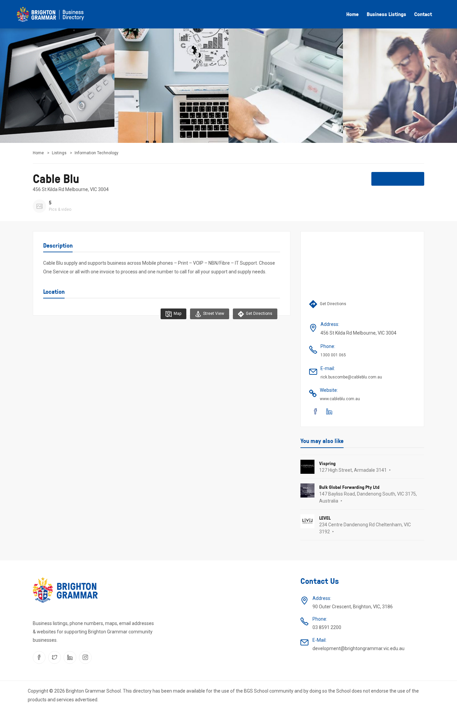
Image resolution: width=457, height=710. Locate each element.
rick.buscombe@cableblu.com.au (351, 377)
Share (401, 178)
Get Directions (258, 313)
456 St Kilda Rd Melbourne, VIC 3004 (71, 189)
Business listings (386, 14)
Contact (423, 14)
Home (352, 14)
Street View (213, 313)
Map (177, 313)
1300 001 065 (333, 355)
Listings (59, 153)
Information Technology (96, 153)
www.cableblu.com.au (340, 398)
